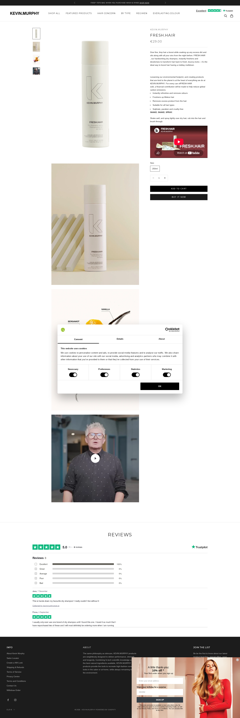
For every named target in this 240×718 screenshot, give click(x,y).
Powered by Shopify (106, 710)
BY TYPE (126, 13)
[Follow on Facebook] (8, 700)
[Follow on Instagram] (15, 700)
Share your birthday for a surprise (151, 687)
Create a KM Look (15, 663)
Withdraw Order (14, 690)
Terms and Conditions (16, 681)
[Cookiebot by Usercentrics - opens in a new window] (167, 330)
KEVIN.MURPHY (159, 29)
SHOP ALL (54, 13)
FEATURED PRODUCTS (79, 13)
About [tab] (162, 339)
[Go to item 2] (36, 47)
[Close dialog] (237, 659)
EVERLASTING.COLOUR (166, 13)
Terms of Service (14, 672)
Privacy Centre (13, 676)
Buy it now (179, 197)
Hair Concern (106, 13)
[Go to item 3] (36, 59)
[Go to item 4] (36, 71)
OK (159, 386)
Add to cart (179, 189)
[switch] (104, 375)
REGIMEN (141, 13)
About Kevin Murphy (15, 653)
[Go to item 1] (36, 33)
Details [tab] (120, 339)
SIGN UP (160, 700)
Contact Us (11, 686)
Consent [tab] (78, 339)
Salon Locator (13, 658)
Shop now (144, 3)
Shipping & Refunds (15, 667)
